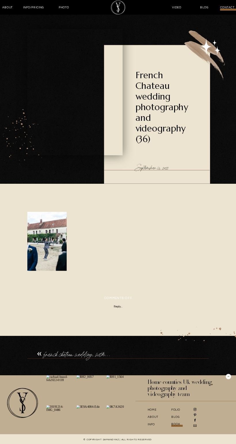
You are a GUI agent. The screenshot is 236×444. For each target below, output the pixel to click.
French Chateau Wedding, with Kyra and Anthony (94, 354)
